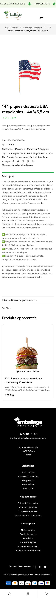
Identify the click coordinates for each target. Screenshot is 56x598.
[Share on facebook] (13, 161)
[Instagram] (40, 567)
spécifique (43, 157)
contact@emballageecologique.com (28, 438)
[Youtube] (45, 567)
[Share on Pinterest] (28, 161)
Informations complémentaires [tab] (19, 300)
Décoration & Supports (38, 149)
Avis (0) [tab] (6, 307)
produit (10, 157)
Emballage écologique (32, 28)
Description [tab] (8, 176)
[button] (51, 49)
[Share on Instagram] (23, 161)
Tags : (5, 153)
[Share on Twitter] (18, 161)
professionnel (21, 157)
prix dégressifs (39, 4)
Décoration (19, 149)
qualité (33, 157)
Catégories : (8, 149)
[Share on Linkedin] (33, 161)
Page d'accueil (11, 28)
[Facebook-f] (35, 567)
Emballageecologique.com (22, 574)
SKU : (4, 144)
